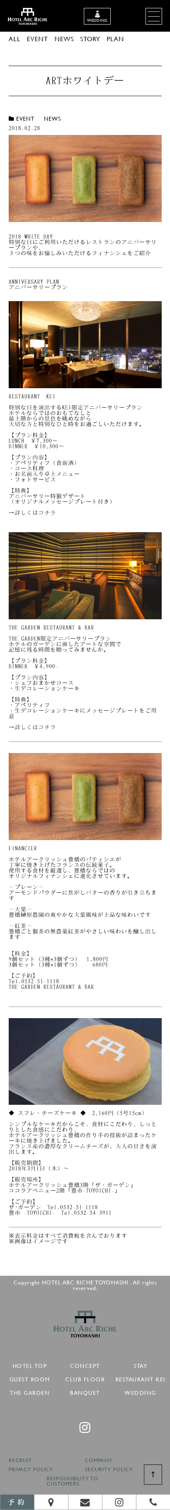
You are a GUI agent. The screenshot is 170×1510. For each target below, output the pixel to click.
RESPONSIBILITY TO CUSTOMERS (72, 1481)
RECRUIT (20, 1461)
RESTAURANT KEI (140, 1378)
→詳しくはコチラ (32, 512)
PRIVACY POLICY (31, 1470)
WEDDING (140, 1391)
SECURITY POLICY (109, 1470)
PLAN (115, 38)
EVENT (37, 38)
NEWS (64, 38)
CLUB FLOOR (85, 1378)
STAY (140, 1365)
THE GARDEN (29, 1391)
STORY (90, 38)
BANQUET (85, 1391)
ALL (15, 38)
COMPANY (98, 1461)
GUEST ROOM (29, 1378)
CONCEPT (85, 1365)
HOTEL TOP (30, 1365)
